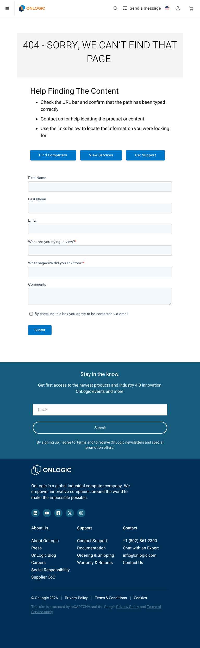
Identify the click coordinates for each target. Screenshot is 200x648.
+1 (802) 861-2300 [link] (140, 541)
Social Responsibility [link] (50, 570)
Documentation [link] (91, 548)
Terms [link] (81, 442)
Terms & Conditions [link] (111, 598)
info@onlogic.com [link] (140, 555)
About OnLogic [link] (45, 541)
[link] (32, 8)
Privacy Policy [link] (76, 598)
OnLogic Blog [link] (43, 555)
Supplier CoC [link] (43, 577)
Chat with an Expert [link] (141, 548)
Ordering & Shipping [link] (95, 555)
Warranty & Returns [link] (95, 563)
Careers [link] (38, 563)
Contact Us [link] (133, 563)
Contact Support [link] (92, 541)
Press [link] (36, 548)
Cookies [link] (140, 598)
